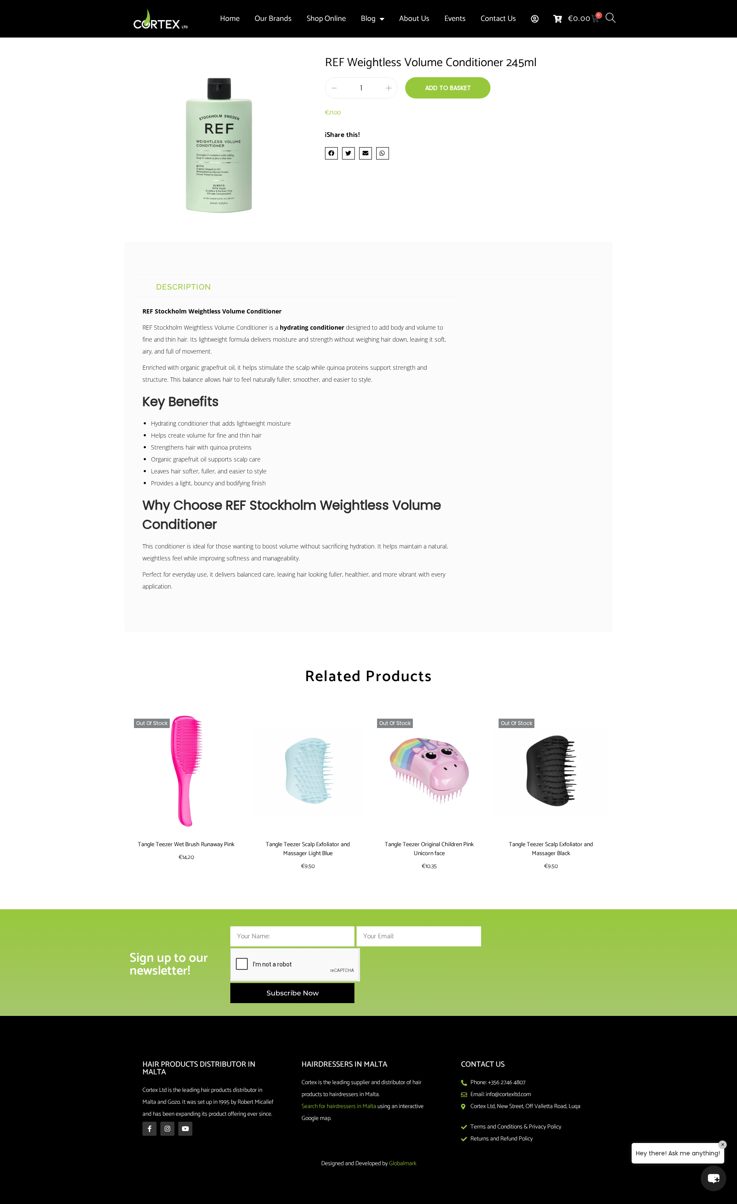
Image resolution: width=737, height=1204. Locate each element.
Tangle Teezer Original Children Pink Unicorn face (429, 849)
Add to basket (448, 88)
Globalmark (402, 1164)
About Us (414, 18)
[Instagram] (167, 1129)
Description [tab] (183, 286)
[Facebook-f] (149, 1129)
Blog (368, 18)
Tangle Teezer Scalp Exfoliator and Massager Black (551, 849)
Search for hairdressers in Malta (339, 1106)
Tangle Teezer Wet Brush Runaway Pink (186, 844)
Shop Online (326, 18)
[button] (331, 153)
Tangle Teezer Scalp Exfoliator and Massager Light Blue (308, 849)
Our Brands (273, 18)
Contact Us (498, 18)
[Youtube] (185, 1129)
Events (455, 18)
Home (230, 18)
